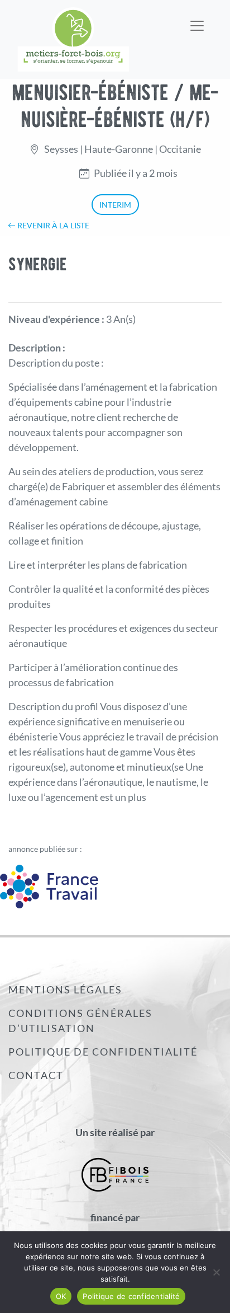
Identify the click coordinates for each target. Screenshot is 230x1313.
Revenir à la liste (52, 225)
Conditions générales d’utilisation (80, 1020)
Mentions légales (65, 989)
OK (61, 1296)
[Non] (216, 1272)
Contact (36, 1075)
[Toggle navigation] (197, 18)
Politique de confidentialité (103, 1051)
